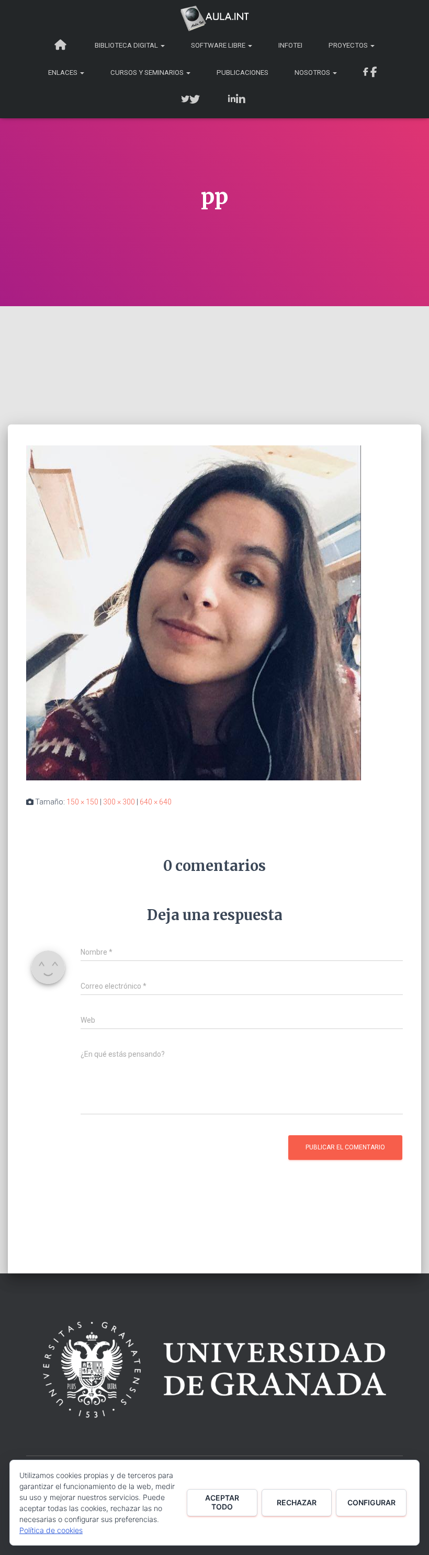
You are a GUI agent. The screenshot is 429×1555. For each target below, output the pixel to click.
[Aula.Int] (214, 18)
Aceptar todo (222, 1502)
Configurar (371, 1502)
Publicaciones (242, 72)
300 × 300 (119, 802)
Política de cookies (51, 1530)
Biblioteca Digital (127, 45)
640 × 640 (156, 802)
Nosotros (313, 72)
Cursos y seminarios (147, 72)
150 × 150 (82, 802)
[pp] (193, 612)
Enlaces (63, 72)
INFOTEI (290, 45)
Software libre (219, 45)
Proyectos (349, 45)
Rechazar (297, 1502)
